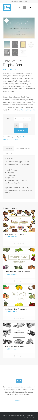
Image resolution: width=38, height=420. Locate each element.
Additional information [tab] (23, 148)
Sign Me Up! (19, 400)
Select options (19, 243)
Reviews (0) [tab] (8, 153)
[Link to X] (20, 417)
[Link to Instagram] (24, 417)
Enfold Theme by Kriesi (26, 415)
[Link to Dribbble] (33, 417)
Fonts (15, 137)
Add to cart (21, 130)
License (8, 118)
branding (22, 137)
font (27, 137)
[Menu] (23, 7)
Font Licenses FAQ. (28, 110)
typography (16, 139)
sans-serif (9, 139)
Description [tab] (8, 148)
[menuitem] (18, 7)
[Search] (18, 7)
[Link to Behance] (27, 417)
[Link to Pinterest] (30, 417)
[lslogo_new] (16, 7)
